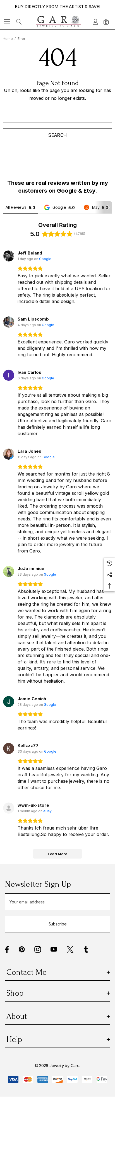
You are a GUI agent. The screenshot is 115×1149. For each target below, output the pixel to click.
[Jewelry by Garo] (58, 21)
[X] (70, 949)
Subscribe (57, 924)
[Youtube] (54, 949)
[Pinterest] (21, 949)
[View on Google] (8, 255)
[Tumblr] (86, 949)
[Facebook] (7, 949)
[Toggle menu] (7, 21)
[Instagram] (37, 949)
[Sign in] (95, 22)
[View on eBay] (8, 808)
